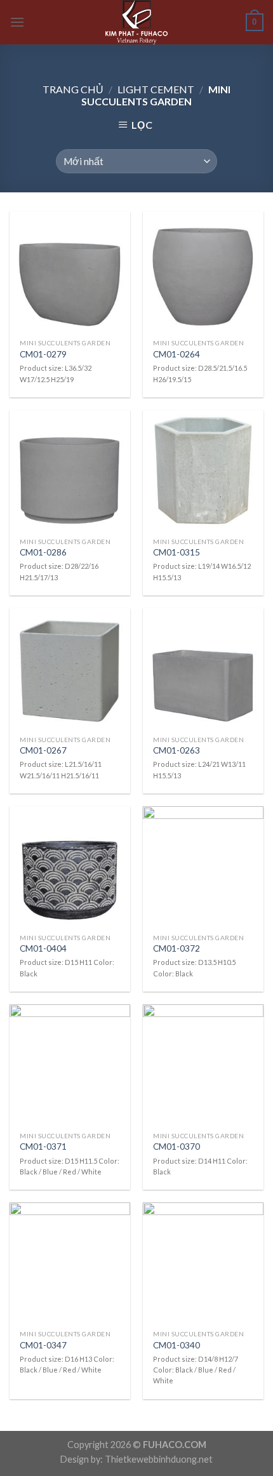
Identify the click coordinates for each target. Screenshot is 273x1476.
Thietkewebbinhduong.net (159, 1459)
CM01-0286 (43, 552)
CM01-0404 (43, 948)
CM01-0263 (176, 750)
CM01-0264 (176, 354)
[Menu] (17, 21)
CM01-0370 (176, 1146)
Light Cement (155, 89)
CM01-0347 (43, 1345)
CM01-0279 (43, 354)
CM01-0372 (176, 948)
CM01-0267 (43, 750)
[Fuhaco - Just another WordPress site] (136, 22)
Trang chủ (73, 89)
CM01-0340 (176, 1345)
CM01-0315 (176, 552)
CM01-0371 (43, 1146)
